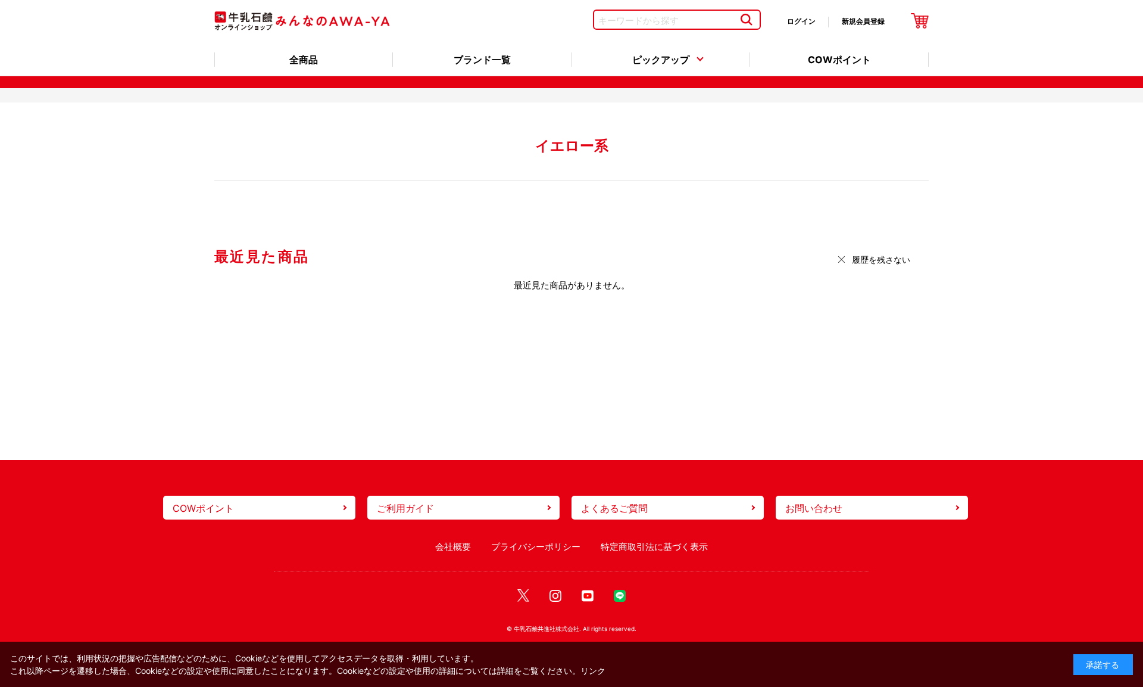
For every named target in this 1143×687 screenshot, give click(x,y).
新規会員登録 (863, 21)
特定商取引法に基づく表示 (654, 546)
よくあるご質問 (614, 508)
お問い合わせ (813, 508)
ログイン (801, 21)
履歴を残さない (881, 259)
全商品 (303, 60)
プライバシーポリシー (535, 546)
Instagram (555, 596)
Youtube (587, 596)
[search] (746, 20)
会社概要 (453, 546)
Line (620, 596)
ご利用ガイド (405, 508)
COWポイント (839, 60)
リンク (592, 671)
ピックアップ (660, 60)
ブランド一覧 (482, 60)
